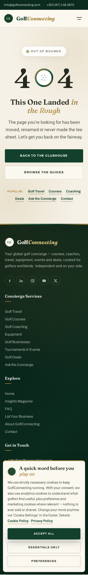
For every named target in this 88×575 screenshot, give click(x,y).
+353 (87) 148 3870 (60, 5)
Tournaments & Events (22, 349)
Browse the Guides (44, 172)
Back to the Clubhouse (44, 155)
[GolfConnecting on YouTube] (44, 280)
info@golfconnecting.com (22, 5)
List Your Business (19, 416)
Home (9, 394)
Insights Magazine (19, 401)
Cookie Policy (18, 521)
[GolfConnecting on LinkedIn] (21, 280)
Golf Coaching (16, 327)
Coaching (73, 191)
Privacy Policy (42, 521)
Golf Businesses (17, 342)
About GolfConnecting (22, 424)
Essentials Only (44, 547)
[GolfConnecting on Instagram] (32, 280)
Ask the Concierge (42, 198)
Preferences (43, 561)
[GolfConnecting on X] (55, 280)
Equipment (13, 334)
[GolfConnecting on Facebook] (9, 280)
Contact (67, 198)
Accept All (44, 533)
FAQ (8, 409)
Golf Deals (13, 357)
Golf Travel (36, 191)
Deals (19, 198)
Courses (55, 191)
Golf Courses (15, 319)
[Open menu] (79, 18)
